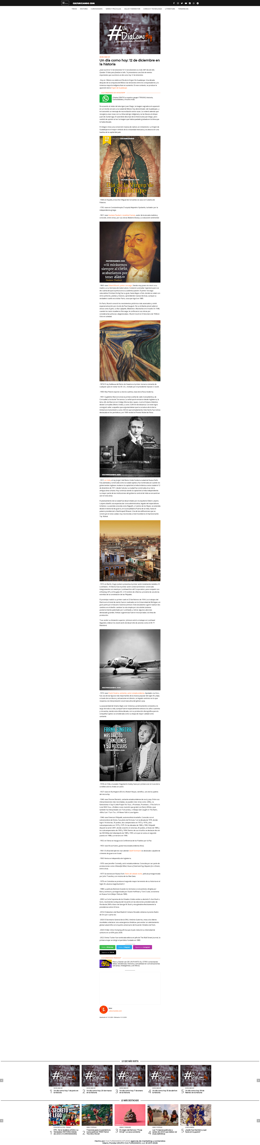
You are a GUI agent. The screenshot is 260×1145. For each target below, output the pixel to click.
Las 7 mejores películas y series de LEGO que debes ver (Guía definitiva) (164, 1132)
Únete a (107, 947)
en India (108, 480)
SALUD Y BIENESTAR (132, 9)
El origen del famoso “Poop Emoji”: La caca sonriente (130, 1131)
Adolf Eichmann (135, 851)
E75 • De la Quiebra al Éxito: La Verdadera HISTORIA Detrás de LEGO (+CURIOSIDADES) (66, 1132)
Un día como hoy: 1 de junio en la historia (66, 1092)
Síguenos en (142, 947)
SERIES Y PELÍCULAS (113, 9)
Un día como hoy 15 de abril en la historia (164, 1092)
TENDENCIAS (183, 9)
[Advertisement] (130, 1039)
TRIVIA (74, 9)
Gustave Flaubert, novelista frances (121, 215)
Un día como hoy (105, 57)
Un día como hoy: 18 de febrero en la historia (194, 1092)
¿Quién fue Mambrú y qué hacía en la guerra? (195, 1131)
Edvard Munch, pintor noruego (120, 285)
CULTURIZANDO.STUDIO (117, 1141)
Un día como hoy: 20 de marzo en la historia (99, 1092)
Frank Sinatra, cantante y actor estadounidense (126, 693)
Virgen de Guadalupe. (119, 88)
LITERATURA (170, 9)
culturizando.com (115, 1011)
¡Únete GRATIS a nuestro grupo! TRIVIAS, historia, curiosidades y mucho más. (133, 98)
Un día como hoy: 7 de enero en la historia (131, 1092)
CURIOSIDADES (96, 9)
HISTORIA (84, 9)
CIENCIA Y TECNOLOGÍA (152, 9)
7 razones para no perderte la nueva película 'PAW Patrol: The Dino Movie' (98, 1132)
